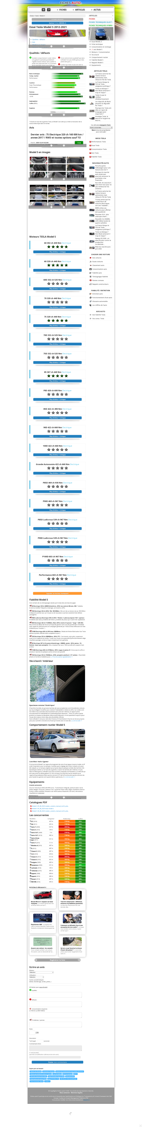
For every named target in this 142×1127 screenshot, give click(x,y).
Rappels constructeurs (100, 284)
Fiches (32, 16)
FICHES (62, 9)
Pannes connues (98, 280)
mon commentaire (57, 1062)
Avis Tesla (95, 153)
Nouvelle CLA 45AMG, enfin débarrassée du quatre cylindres (102, 221)
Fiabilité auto (97, 273)
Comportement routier (100, 57)
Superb (33, 873)
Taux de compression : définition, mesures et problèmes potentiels (72, 902)
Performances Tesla (99, 142)
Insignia (34, 862)
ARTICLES (80, 9)
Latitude (34, 868)
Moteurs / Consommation (101, 52)
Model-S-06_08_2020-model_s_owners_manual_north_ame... (50, 811)
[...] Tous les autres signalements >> (62, 657)
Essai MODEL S (97, 42)
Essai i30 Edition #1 (53, 1079)
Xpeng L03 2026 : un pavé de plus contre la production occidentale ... (103, 241)
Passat (33, 879)
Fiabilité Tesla (96, 157)
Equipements (96, 65)
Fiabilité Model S (97, 60)
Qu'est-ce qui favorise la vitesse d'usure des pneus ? (71, 949)
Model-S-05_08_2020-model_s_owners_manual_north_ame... (50, 806)
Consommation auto (99, 269)
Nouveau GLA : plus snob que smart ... (102, 215)
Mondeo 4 (34, 845)
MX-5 (75, 1074)
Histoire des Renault (35, 1071)
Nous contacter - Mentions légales (71, 1093)
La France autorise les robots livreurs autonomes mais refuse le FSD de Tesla (103, 77)
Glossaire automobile (100, 301)
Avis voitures (96, 258)
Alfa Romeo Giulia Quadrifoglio (68, 1079)
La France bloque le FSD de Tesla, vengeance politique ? (103, 84)
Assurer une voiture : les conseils (41, 948)
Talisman (34, 871)
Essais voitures (97, 262)
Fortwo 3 (47, 1081)
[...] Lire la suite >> (76, 721)
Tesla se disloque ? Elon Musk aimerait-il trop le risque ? (102, 91)
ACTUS (97, 9)
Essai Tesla (95, 145)
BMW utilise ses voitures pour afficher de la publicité (103, 210)
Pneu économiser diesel (36, 1081)
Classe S (34, 857)
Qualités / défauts (38, 39)
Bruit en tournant (67, 1074)
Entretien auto (97, 294)
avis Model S (97, 49)
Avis (33, 42)
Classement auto (98, 265)
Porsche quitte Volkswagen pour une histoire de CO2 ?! (103, 168)
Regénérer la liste (57, 960)
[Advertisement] (57, 222)
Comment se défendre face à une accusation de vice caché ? (72, 926)
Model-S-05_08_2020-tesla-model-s (43, 808)
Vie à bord (95, 55)
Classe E (34, 851)
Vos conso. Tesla (98, 318)
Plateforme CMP (36, 924)
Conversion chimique (48, 1071)
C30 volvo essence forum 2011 (38, 1076)
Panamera (34, 865)
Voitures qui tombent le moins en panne (40, 1074)
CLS (32, 854)
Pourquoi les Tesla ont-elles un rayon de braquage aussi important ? (103, 111)
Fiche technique (97, 44)
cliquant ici (86, 1100)
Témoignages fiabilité (100, 277)
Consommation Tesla (99, 149)
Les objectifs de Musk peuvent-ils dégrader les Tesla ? (103, 103)
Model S (42, 16)
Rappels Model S (97, 63)
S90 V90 (33, 882)
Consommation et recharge (101, 47)
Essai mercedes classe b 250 (56, 1076)
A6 (32, 824)
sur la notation (57, 112)
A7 (32, 821)
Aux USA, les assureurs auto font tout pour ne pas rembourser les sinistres (103, 186)
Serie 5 (33, 830)
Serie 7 (33, 827)
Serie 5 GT (34, 832)
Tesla (37, 16)
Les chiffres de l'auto (99, 305)
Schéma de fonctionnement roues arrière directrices (69, 1071)
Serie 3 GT (34, 835)
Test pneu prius (70, 1076)
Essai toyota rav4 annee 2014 (38, 1079)
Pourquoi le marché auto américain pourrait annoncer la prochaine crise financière (102, 176)
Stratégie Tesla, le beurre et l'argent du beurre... (102, 118)
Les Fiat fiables (57, 1074)
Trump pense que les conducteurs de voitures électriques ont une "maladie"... (102, 202)
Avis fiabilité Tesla (98, 315)
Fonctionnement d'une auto (102, 298)
